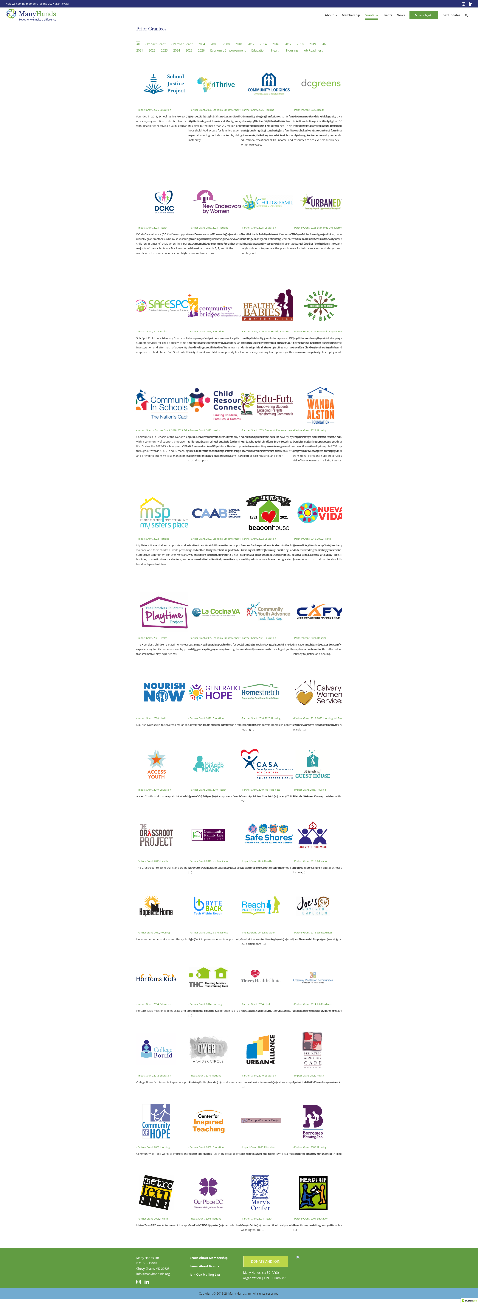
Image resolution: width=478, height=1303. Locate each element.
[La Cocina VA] (216, 595)
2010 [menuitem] (238, 44)
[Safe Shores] (269, 818)
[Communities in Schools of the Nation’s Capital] (164, 387)
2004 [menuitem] (201, 44)
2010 (261, 331)
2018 (173, 430)
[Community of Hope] (156, 1104)
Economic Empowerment (226, 109)
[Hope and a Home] (156, 889)
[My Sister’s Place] (164, 496)
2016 (261, 718)
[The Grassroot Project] (156, 818)
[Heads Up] (313, 1175)
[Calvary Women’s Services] (321, 675)
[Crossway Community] (313, 961)
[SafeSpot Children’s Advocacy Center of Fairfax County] (164, 288)
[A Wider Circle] (208, 1032)
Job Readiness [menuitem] (313, 50)
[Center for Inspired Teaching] (208, 1104)
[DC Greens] (321, 67)
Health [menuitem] (275, 50)
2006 (260, 1147)
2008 (312, 1075)
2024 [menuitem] (176, 50)
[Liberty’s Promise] (313, 818)
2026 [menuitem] (201, 50)
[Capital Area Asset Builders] (216, 496)
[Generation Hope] (216, 675)
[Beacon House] (269, 496)
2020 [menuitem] (325, 44)
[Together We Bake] (321, 288)
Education (165, 109)
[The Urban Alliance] (261, 1032)
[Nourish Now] (164, 675)
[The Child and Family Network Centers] (269, 184)
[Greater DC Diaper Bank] (208, 746)
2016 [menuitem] (275, 44)
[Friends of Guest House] (313, 746)
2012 (313, 538)
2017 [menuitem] (288, 44)
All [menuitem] (138, 44)
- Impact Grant (144, 109)
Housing (269, 109)
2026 (156, 109)
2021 (156, 638)
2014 (156, 1004)
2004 (208, 1218)
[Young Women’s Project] (261, 1104)
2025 (156, 227)
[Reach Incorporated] (261, 889)
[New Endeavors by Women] (216, 184)
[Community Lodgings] (269, 67)
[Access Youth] (156, 746)
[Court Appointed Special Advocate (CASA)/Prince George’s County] (269, 746)
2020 (156, 718)
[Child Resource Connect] (216, 387)
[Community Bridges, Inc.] (216, 288)
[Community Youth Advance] (269, 595)
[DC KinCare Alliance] (164, 184)
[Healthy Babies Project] (269, 288)
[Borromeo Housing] (313, 1104)
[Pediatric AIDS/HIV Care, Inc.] (313, 1032)
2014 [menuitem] (263, 44)
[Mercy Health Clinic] (261, 961)
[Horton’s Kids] (156, 961)
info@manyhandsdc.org (153, 1274)
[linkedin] (147, 1282)
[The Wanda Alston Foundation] (321, 387)
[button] (466, 15)
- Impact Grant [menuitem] (155, 44)
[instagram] (138, 1282)
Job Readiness (341, 718)
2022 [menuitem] (152, 50)
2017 (260, 861)
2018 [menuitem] (300, 44)
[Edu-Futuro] (269, 387)
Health (321, 109)
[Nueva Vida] (321, 496)
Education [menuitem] (258, 50)
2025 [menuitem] (189, 50)
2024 (156, 331)
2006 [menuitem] (214, 44)
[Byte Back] (208, 889)
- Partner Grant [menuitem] (182, 44)
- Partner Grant (196, 109)
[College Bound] (156, 1032)
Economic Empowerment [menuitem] (228, 50)
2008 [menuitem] (226, 44)
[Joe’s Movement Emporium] (313, 889)
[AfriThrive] (216, 67)
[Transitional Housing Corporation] (208, 961)
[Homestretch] (261, 675)
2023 (180, 430)
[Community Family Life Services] (208, 818)
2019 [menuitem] (312, 44)
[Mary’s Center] (261, 1175)
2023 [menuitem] (164, 50)
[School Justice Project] (164, 67)
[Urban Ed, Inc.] (321, 184)
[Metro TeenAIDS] (156, 1175)
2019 (208, 227)
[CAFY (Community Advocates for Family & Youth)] (321, 595)
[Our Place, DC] (208, 1175)
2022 (156, 538)
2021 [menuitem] (139, 50)
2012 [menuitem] (251, 44)
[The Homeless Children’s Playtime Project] (164, 595)
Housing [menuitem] (292, 50)
